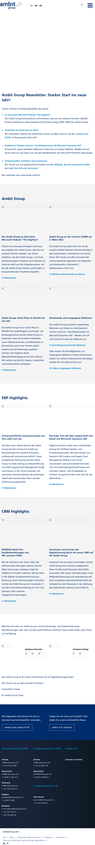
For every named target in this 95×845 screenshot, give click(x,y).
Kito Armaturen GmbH (79, 164)
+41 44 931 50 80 (9, 766)
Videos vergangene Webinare (66, 368)
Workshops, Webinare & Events (29, 837)
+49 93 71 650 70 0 (10, 777)
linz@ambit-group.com (10, 786)
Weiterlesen (10, 278)
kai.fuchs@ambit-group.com (43, 800)
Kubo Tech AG (15, 168)
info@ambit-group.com (10, 762)
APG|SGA (58, 164)
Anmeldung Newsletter (17, 727)
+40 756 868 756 (9, 815)
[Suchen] (83, 5)
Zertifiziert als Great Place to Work (21, 130)
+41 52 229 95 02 (41, 803)
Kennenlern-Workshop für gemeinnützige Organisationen (24, 840)
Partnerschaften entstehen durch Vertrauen (26, 161)
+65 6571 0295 (9, 800)
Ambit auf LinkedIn (62, 727)
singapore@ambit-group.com (12, 797)
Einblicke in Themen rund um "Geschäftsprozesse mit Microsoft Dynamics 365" (43, 145)
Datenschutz (60, 837)
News (12, 837)
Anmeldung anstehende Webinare (69, 345)
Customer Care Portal (73, 759)
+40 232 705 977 (9, 812)
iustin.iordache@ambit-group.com (14, 809)
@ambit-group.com (44, 774)
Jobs (4, 837)
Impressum (48, 837)
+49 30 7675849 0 (42, 777)
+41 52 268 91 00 (41, 766)
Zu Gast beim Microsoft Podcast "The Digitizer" (28, 114)
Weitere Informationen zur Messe (68, 274)
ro (41, 5)
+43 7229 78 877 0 (10, 789)
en (36, 5)
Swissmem (32, 168)
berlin (35, 774)
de (31, 5)
